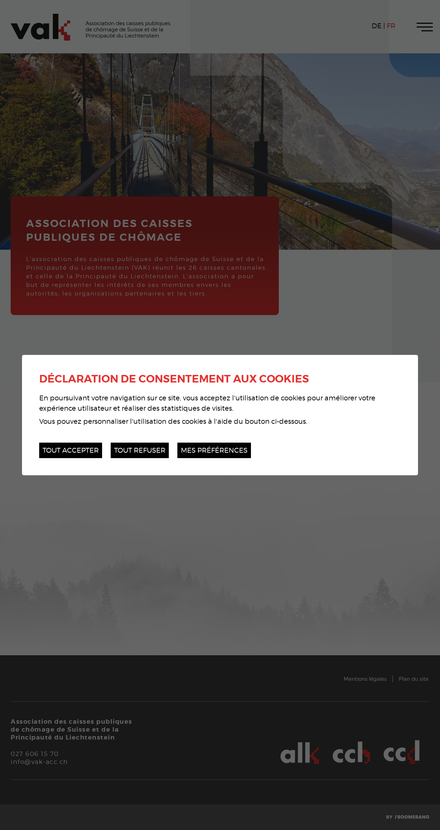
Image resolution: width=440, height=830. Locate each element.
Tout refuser (139, 450)
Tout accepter (71, 450)
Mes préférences (214, 450)
